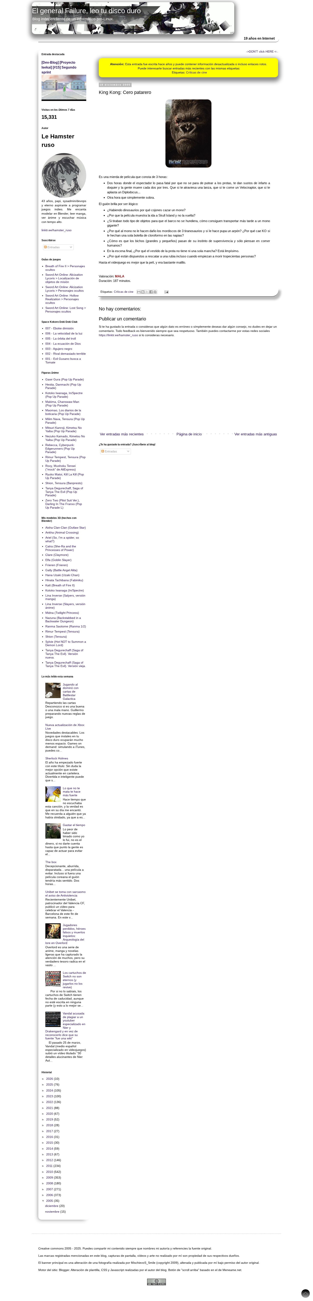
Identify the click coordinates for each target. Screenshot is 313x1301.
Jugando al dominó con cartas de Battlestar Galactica (71, 691)
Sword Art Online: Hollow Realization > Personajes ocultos (62, 299)
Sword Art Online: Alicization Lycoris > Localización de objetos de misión (64, 278)
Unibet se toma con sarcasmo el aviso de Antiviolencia (65, 893)
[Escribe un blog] (143, 292)
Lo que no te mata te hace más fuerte (71, 791)
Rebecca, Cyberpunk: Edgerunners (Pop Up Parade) (60, 448)
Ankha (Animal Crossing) (62, 532)
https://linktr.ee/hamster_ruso (118, 335)
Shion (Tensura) (56, 636)
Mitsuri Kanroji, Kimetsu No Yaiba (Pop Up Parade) (63, 429)
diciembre (52, 1206)
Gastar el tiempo (74, 825)
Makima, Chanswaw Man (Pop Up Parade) (62, 403)
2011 (49, 1166)
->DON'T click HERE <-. (262, 51)
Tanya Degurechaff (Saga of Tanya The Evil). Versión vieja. (65, 664)
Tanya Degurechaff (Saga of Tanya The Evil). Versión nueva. (64, 653)
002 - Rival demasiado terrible (65, 353)
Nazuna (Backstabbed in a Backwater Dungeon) (63, 619)
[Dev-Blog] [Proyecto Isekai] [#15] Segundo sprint (59, 67)
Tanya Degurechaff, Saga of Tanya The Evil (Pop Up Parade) (64, 491)
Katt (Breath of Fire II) (60, 585)
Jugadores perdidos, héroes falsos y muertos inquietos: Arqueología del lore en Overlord (65, 934)
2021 (50, 1108)
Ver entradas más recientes (122, 434)
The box (50, 862)
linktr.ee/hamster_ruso (57, 230)
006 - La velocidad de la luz (63, 333)
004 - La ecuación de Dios (63, 343)
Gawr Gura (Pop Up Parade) (64, 379)
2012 (50, 1160)
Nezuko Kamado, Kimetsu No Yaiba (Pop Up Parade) (65, 438)
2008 (50, 1183)
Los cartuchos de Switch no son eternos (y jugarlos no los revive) (74, 980)
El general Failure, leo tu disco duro (86, 11)
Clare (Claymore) (57, 555)
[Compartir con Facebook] (151, 292)
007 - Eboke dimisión (59, 328)
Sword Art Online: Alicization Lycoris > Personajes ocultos (64, 288)
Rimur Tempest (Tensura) (62, 631)
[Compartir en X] (147, 292)
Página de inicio (189, 434)
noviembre (52, 1211)
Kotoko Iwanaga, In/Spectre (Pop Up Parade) (64, 394)
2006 (50, 1195)
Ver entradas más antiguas (255, 434)
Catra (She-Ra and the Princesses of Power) (60, 548)
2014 (50, 1148)
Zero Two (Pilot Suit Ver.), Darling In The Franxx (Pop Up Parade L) (63, 504)
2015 (50, 1142)
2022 (50, 1102)
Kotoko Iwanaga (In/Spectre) (64, 590)
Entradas (110, 451)
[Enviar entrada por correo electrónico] (165, 291)
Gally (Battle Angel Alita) (61, 570)
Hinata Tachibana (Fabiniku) (64, 580)
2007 (50, 1189)
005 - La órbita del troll (60, 338)
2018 (50, 1125)
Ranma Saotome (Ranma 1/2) (65, 626)
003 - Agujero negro (58, 348)
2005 (50, 1200)
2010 (50, 1171)
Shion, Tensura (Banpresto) (63, 483)
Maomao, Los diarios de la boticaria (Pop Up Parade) (63, 412)
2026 (50, 1078)
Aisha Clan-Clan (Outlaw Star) (65, 527)
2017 (50, 1131)
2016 (50, 1137)
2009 (50, 1177)
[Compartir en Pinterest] (155, 292)
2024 (50, 1090)
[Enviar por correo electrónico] (139, 292)
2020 (50, 1113)
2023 (50, 1096)
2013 (50, 1154)
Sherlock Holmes (56, 758)
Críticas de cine (196, 72)
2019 (50, 1119)
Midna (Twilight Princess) (62, 612)
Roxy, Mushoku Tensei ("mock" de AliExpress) (60, 467)
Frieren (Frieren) (56, 565)
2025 (50, 1084)
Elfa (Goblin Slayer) (58, 560)
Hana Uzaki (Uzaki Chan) (62, 575)
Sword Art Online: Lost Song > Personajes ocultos (65, 309)
